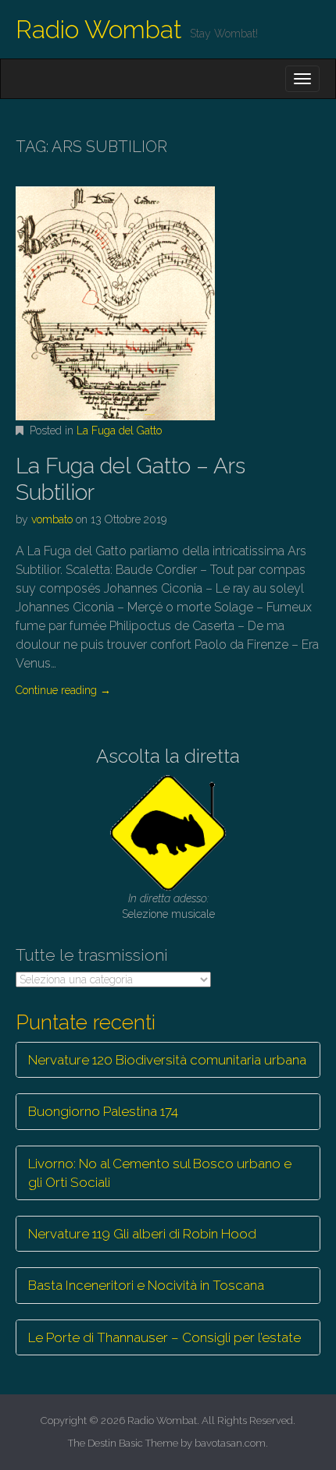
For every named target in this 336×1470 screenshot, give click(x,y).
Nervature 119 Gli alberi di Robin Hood (142, 1234)
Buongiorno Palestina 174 (103, 1111)
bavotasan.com (230, 1443)
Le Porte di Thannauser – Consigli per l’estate (164, 1337)
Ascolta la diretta (168, 756)
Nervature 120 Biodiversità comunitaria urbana (167, 1060)
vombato (52, 519)
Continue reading (63, 690)
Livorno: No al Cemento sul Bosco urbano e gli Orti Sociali (159, 1173)
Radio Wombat (99, 29)
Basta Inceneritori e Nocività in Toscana (146, 1285)
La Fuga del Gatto (119, 430)
